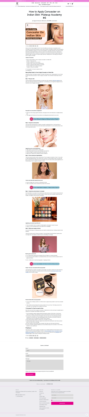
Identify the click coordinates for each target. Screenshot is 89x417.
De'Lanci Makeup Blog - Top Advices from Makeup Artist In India (28, 6)
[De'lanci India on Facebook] (17, 1)
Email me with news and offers (57, 400)
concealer (31, 337)
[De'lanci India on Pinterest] (18, 1)
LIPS (53, 3)
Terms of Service (42, 401)
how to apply (36, 337)
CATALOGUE (43, 3)
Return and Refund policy (44, 403)
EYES (51, 3)
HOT (48, 3)
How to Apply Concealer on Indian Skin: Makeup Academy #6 (50, 6)
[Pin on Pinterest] (34, 46)
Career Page (41, 396)
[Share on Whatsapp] (35, 46)
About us (41, 391)
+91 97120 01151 (19, 396)
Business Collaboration (44, 399)
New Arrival (37, 3)
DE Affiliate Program (46, 4)
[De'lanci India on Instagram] (19, 1)
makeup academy (43, 337)
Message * (28, 358)
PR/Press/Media (42, 398)
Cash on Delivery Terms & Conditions (44, 408)
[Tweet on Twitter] (32, 46)
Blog (40, 4)
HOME (33, 3)
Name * (27, 348)
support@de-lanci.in (20, 394)
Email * (27, 353)
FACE (56, 3)
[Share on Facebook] (30, 46)
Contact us (41, 393)
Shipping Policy (42, 406)
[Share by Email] (37, 46)
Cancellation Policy (43, 404)
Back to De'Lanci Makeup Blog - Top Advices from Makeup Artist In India (44, 380)
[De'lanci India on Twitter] (47, 384)
